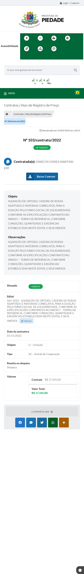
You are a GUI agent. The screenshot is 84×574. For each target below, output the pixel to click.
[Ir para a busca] (24, 56)
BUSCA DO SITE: (15, 63)
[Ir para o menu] (74, 48)
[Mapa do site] (40, 49)
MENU (11, 93)
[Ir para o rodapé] (33, 56)
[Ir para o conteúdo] (65, 48)
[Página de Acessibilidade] (53, 49)
